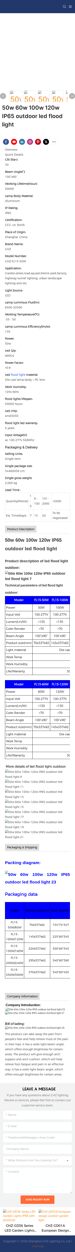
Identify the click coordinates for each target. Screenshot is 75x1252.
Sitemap (37, 1246)
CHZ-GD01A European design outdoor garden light (55, 1228)
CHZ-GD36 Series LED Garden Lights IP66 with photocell (19, 1228)
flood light (18, 375)
